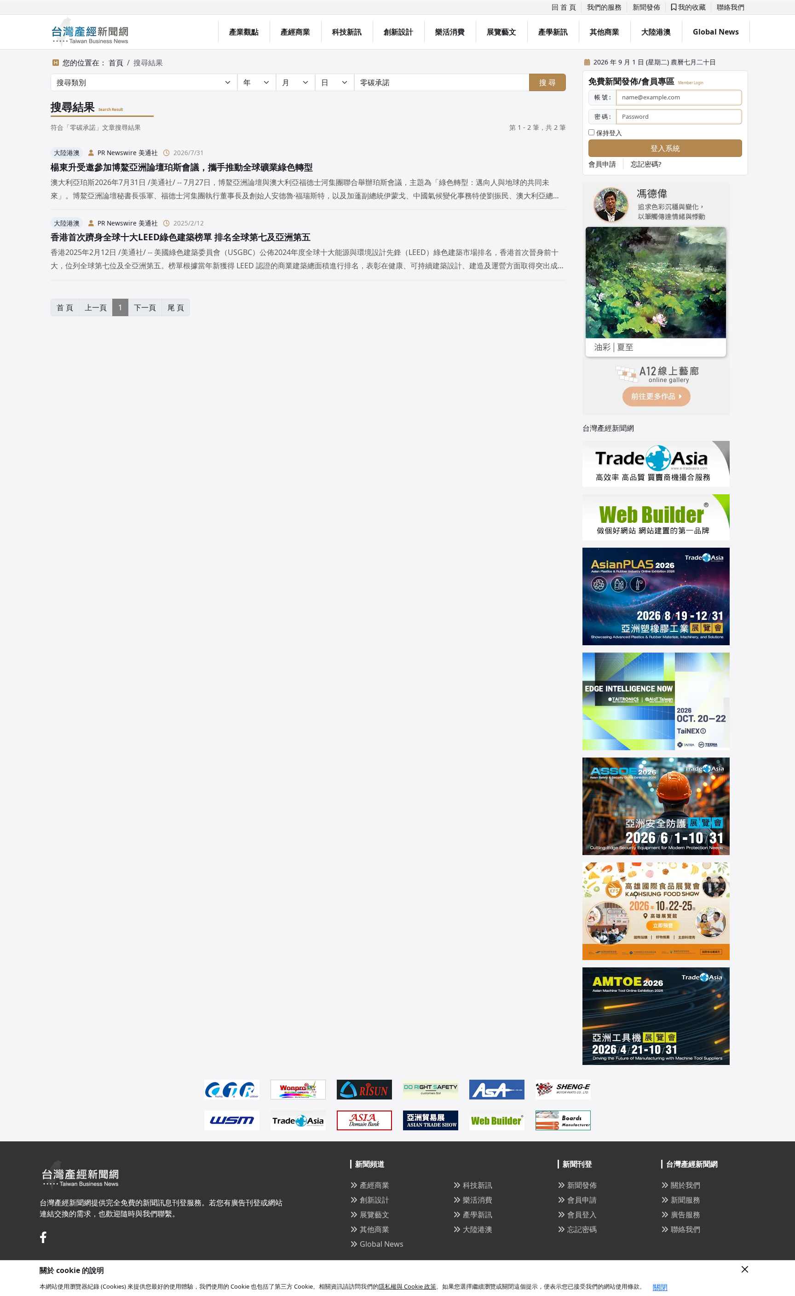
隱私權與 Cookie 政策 (407, 1286)
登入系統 (665, 148)
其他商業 (604, 32)
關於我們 (685, 1185)
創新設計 (398, 32)
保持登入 (608, 132)
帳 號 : (602, 97)
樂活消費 (450, 32)
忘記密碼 (582, 1229)
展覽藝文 (501, 32)
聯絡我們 (730, 7)
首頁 (116, 63)
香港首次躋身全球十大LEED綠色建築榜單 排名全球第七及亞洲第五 (181, 237)
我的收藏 (691, 7)
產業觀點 (244, 32)
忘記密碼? (646, 163)
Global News (716, 32)
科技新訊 (347, 32)
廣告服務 (685, 1214)
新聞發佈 (646, 7)
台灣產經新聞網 (608, 428)
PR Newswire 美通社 (128, 152)
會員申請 (602, 163)
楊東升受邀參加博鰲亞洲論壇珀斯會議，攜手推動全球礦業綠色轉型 (182, 167)
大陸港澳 (656, 32)
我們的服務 (604, 7)
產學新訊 (553, 32)
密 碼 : (602, 116)
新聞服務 (685, 1200)
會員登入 (582, 1214)
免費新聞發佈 (613, 81)
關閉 (660, 1287)
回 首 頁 (564, 7)
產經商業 (295, 32)
